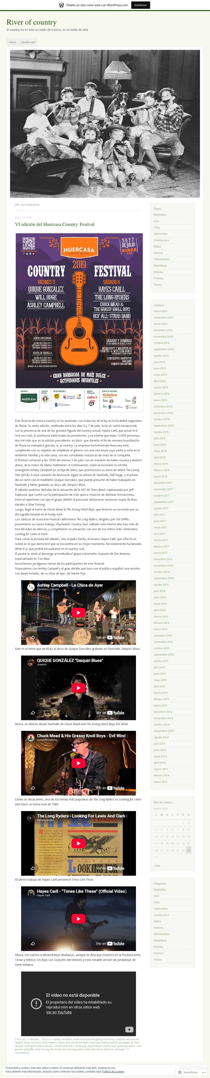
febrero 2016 (161, 623)
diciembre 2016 (163, 559)
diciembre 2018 (163, 406)
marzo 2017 (161, 540)
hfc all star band (80, 1042)
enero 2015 (160, 705)
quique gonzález (126, 1045)
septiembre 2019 (164, 349)
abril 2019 (159, 381)
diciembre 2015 (163, 635)
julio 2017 (159, 514)
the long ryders (75, 1049)
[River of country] (105, 124)
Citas (157, 227)
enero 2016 (160, 629)
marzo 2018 (161, 464)
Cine (156, 221)
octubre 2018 (161, 419)
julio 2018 (159, 438)
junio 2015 (160, 673)
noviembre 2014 (163, 718)
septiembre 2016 (164, 578)
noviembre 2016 (163, 565)
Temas (158, 284)
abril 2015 (159, 686)
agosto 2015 (161, 661)
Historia (158, 253)
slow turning (42, 1049)
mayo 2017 (160, 527)
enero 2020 (160, 324)
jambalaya (124, 1042)
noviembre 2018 (163, 413)
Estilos (157, 246)
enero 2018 (160, 476)
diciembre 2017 (163, 483)
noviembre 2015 (163, 642)
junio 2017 (160, 521)
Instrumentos (161, 259)
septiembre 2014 (164, 731)
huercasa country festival (104, 1042)
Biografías (160, 214)
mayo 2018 (160, 451)
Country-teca (161, 240)
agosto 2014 (161, 737)
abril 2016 (159, 610)
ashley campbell (63, 1039)
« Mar (157, 865)
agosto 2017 (161, 508)
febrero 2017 (161, 546)
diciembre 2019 (163, 330)
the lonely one (58, 1049)
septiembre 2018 (164, 425)
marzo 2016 (161, 616)
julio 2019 (159, 362)
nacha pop (80, 1045)
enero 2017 (160, 553)
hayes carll (64, 1042)
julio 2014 (159, 743)
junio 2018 (160, 444)
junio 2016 (160, 597)
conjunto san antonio (127, 1039)
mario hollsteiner (64, 1045)
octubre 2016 (161, 572)
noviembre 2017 (163, 489)
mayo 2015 (160, 680)
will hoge (120, 1049)
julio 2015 (159, 667)
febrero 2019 (161, 394)
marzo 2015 (161, 693)
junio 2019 (160, 368)
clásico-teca (161, 234)
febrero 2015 (161, 699)
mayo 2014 (160, 756)
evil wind (36, 1042)
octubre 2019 (161, 343)
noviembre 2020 (163, 317)
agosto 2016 (161, 584)
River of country (32, 22)
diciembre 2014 (163, 712)
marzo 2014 (161, 769)
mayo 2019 (160, 374)
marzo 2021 (161, 311)
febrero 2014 (161, 775)
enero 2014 (160, 782)
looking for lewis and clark (39, 1045)
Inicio (12, 42)
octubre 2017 (161, 495)
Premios (158, 278)
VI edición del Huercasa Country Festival (54, 224)
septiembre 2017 (164, 502)
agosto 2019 (161, 355)
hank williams (49, 1042)
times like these (94, 1049)
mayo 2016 (160, 603)
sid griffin (29, 1049)
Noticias (34, 1039)
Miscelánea (160, 265)
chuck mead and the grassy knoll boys (93, 1039)
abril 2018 (159, 457)
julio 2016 (159, 591)
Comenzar (141, 5)
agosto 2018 (161, 432)
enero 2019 (160, 400)
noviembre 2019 (163, 336)
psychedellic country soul (102, 1045)
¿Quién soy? (28, 42)
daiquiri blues (22, 1042)
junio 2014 (160, 750)
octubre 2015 (161, 648)
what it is (109, 1049)
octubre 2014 (161, 724)
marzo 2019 (161, 387)
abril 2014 (159, 762)
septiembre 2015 (164, 654)
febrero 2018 (161, 470)
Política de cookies (113, 1071)
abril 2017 (159, 534)
